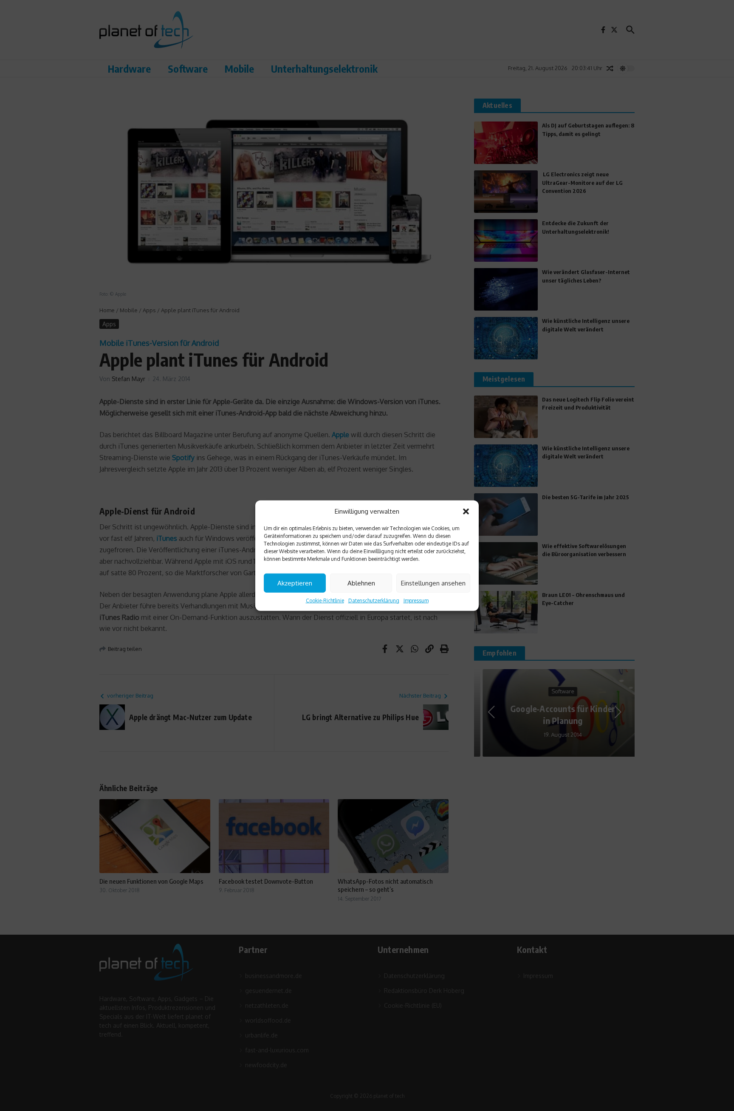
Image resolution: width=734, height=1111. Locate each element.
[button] (466, 511)
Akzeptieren (294, 583)
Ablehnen (361, 583)
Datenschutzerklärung (373, 600)
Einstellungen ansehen (433, 583)
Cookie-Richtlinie (325, 600)
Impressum (416, 600)
